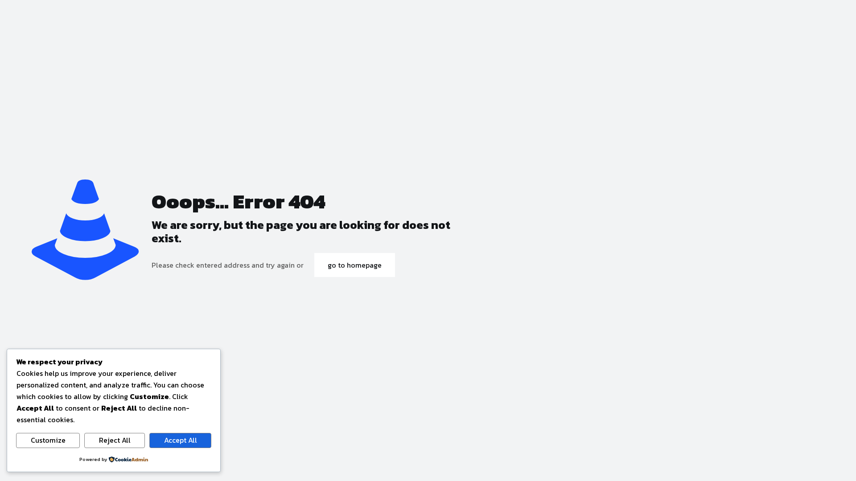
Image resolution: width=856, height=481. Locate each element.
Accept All (180, 440)
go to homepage (355, 265)
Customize (48, 440)
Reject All (115, 440)
